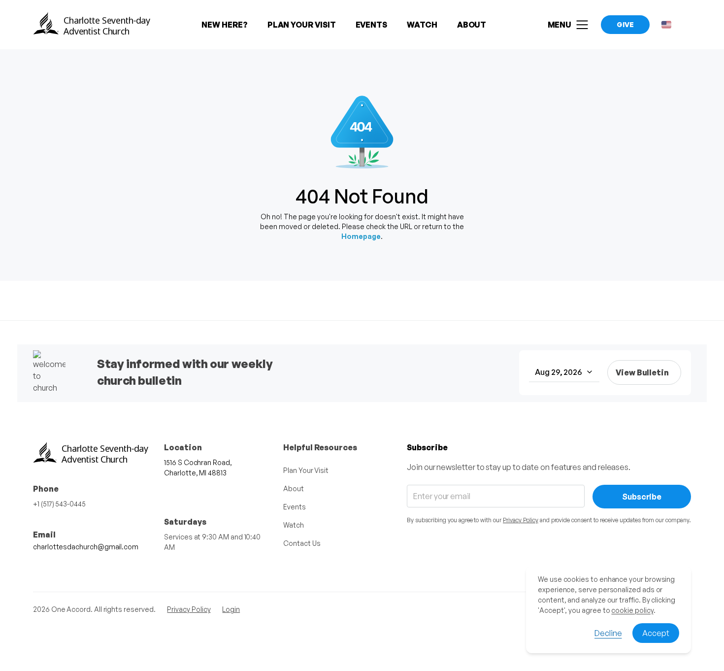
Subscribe (641, 497)
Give (625, 24)
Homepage (361, 236)
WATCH (422, 25)
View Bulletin (642, 372)
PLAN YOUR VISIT (301, 25)
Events (294, 507)
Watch (293, 525)
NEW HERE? (224, 25)
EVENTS (372, 25)
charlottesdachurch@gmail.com (85, 546)
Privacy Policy (520, 520)
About (293, 488)
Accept (655, 633)
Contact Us (301, 543)
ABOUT (472, 25)
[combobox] (564, 372)
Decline (608, 633)
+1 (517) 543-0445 (59, 504)
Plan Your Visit (306, 470)
